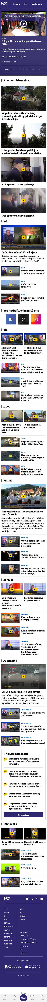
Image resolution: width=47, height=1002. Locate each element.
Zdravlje (6, 593)
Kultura (6, 507)
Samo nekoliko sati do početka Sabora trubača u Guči (22, 513)
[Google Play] (13, 967)
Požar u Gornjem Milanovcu (28, 285)
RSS (21, 950)
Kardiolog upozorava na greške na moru (33, 599)
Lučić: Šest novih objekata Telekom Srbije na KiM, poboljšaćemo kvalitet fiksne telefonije (11, 352)
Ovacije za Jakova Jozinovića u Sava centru (32, 556)
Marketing (24, 932)
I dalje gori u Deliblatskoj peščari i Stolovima (32, 299)
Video (22, 909)
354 (5, 759)
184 (5, 794)
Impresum (24, 936)
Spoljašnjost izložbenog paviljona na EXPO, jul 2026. (32, 383)
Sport (6, 913)
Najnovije (16, 4)
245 (5, 784)
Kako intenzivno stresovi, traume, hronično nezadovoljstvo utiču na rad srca (11, 603)
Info (4, 247)
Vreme (22, 920)
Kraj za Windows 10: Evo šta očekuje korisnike (32, 882)
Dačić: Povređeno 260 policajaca (19, 252)
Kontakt (23, 953)
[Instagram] (36, 319)
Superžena (8, 933)
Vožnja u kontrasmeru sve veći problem (33, 714)
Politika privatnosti (28, 943)
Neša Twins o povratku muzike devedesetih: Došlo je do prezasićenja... (33, 471)
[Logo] (4, 4)
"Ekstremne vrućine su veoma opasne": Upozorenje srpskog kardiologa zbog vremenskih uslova (31, 649)
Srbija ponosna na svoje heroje (17, 184)
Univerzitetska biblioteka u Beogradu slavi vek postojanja (33, 543)
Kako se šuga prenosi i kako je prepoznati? (31, 618)
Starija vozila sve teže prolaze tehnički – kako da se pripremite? (33, 729)
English (23, 916)
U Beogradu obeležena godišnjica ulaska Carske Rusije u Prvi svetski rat (22, 152)
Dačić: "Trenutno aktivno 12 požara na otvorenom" (33, 271)
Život (5, 420)
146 (5, 804)
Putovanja (8, 926)
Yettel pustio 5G (28, 868)
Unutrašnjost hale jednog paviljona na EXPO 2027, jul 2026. (32, 397)
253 (5, 771)
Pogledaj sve (23, 815)
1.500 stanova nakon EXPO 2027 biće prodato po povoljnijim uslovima (32, 369)
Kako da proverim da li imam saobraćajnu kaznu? (33, 741)
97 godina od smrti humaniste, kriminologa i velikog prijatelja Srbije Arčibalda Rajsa (21, 116)
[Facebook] (11, 319)
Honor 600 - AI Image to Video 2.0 (12, 843)
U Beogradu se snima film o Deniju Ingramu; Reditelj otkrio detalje (33, 571)
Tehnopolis (7, 837)
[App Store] (33, 967)
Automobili (7, 687)
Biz (4, 343)
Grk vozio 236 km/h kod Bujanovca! (20, 691)
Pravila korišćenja (28, 939)
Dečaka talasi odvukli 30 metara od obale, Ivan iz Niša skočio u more (11, 428)
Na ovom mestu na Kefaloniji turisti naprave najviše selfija (32, 457)
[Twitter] (23, 319)
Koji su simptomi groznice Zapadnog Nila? (33, 631)
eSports (7, 937)
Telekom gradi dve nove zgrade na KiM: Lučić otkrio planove (33, 350)
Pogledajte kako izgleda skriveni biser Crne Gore (32, 442)
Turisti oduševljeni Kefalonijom (32, 426)
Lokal (3, 38)
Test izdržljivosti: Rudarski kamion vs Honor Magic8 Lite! (33, 856)
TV (21, 913)
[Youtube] (41, 899)
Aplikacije (24, 946)
